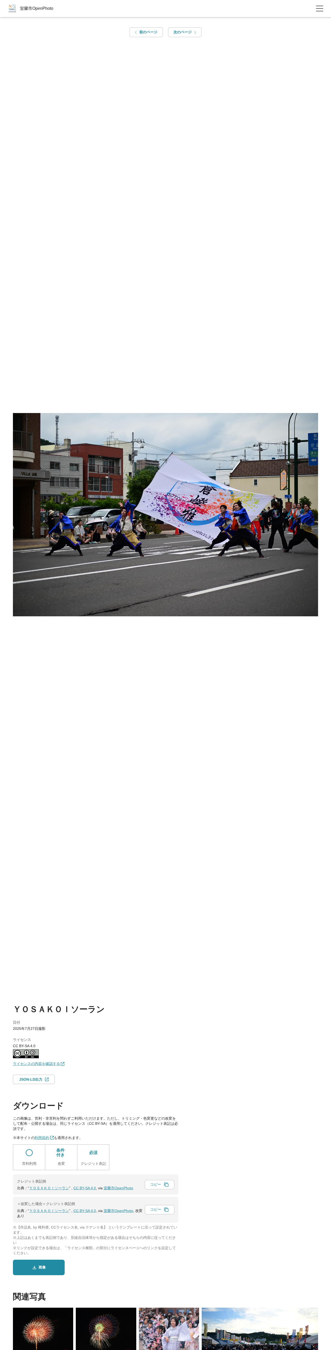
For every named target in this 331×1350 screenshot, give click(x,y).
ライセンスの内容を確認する (36, 1064)
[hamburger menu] (319, 8)
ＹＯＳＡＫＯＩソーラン (49, 1188)
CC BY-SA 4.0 (84, 1188)
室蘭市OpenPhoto (118, 1188)
